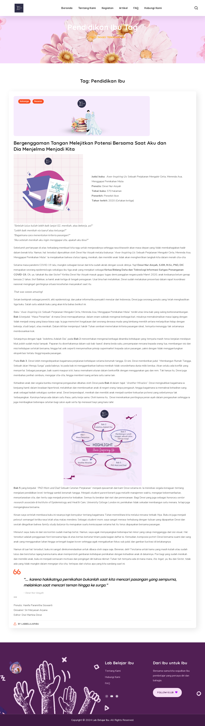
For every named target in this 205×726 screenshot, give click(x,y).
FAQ (107, 683)
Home (82, 37)
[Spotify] (117, 696)
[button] (196, 8)
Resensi (38, 101)
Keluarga (24, 101)
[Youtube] (112, 696)
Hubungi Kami (112, 677)
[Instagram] (106, 696)
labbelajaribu (30, 623)
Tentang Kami (113, 671)
